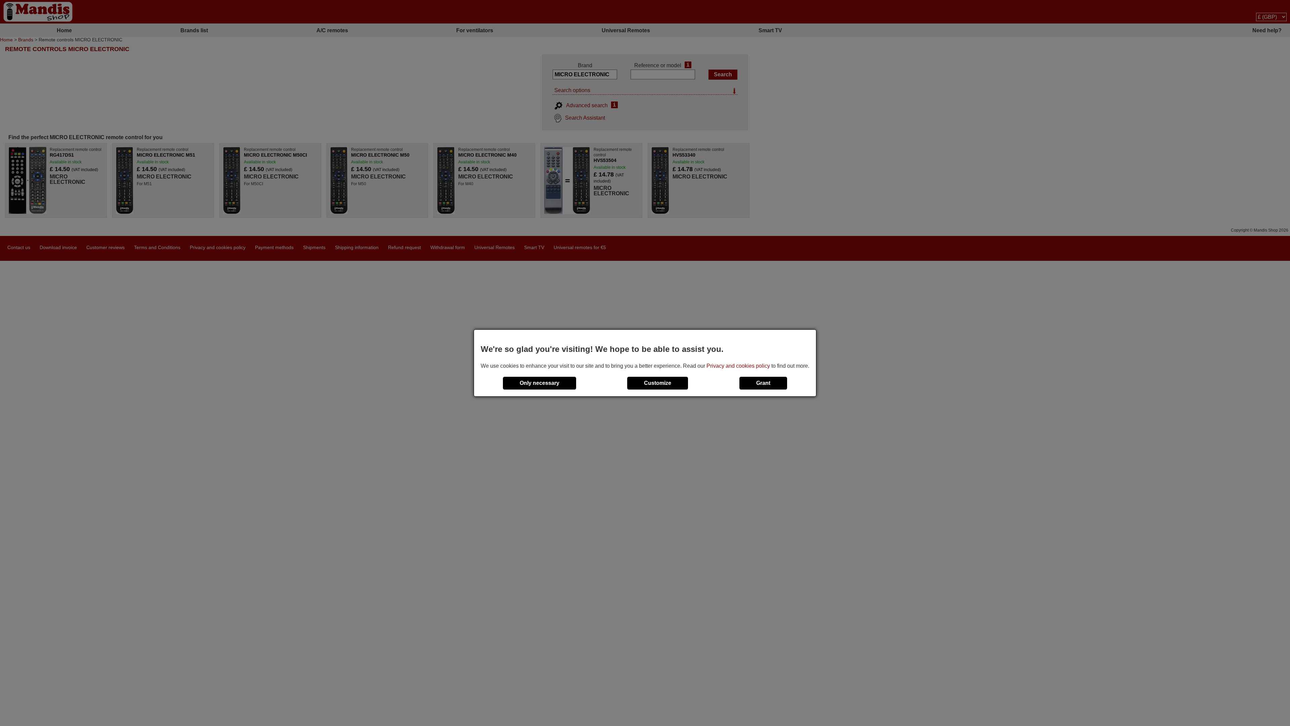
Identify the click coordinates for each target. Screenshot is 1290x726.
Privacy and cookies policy (738, 366)
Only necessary (539, 383)
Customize (657, 383)
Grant (763, 383)
